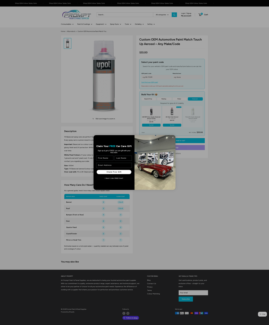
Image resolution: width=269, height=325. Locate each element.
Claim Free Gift (114, 172)
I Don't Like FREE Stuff (114, 178)
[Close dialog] (172, 137)
